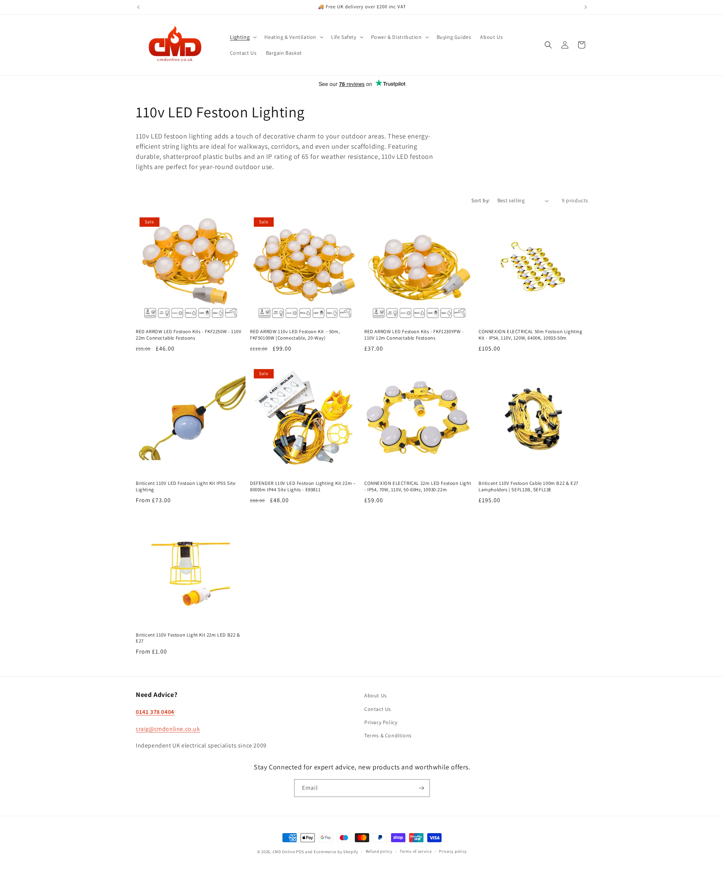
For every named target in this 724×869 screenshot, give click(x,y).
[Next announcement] (585, 7)
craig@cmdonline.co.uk (168, 729)
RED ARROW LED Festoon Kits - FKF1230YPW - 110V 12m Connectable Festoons (414, 335)
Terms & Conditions (388, 735)
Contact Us (377, 709)
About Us (375, 695)
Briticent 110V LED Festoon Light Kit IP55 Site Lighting (186, 486)
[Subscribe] (421, 788)
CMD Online (284, 851)
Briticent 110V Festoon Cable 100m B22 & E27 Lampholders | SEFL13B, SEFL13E (528, 486)
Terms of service (415, 851)
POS (300, 851)
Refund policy (379, 851)
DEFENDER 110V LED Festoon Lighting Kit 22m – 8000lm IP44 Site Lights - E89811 (303, 486)
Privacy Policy (380, 722)
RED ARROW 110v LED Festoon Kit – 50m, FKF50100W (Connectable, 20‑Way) (295, 335)
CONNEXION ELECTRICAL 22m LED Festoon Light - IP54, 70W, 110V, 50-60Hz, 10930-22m (417, 486)
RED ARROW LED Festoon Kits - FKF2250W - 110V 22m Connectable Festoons (188, 335)
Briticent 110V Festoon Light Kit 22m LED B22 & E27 (188, 638)
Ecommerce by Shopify (336, 851)
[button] (242, 37)
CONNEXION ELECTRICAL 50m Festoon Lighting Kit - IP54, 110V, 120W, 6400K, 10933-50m (531, 335)
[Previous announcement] (138, 7)
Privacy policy (453, 851)
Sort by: (480, 200)
